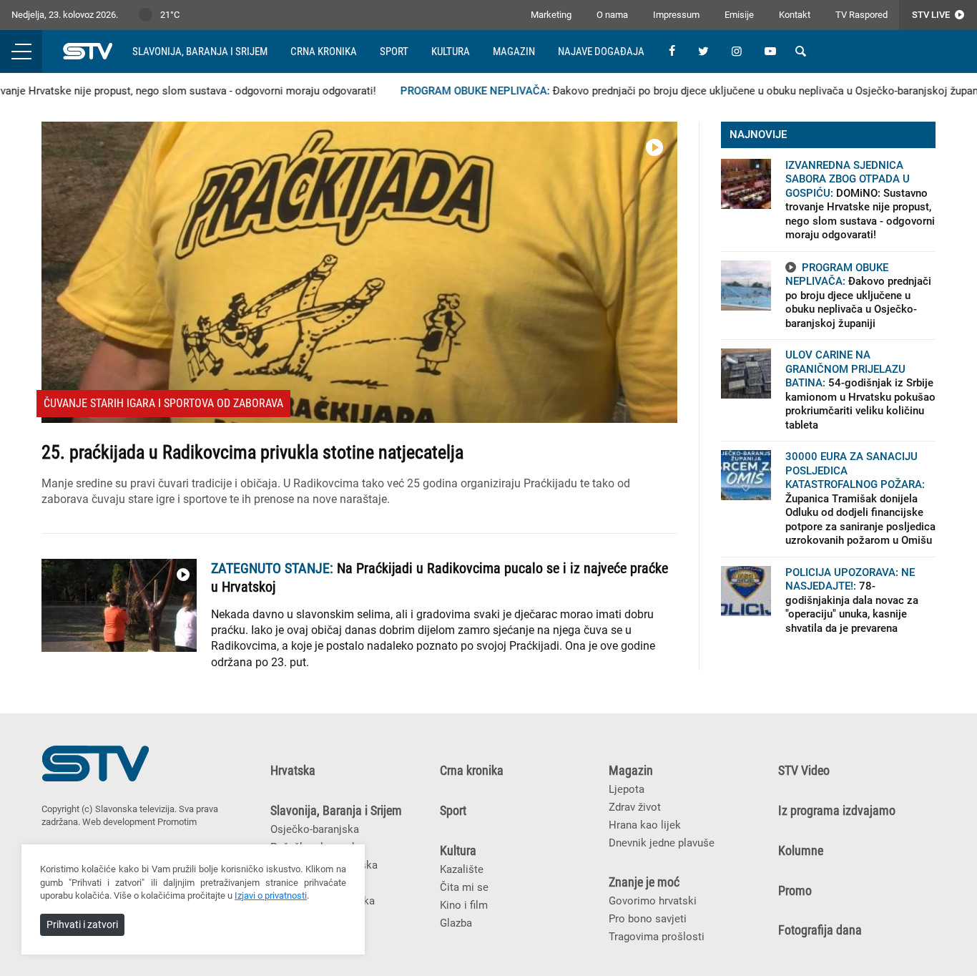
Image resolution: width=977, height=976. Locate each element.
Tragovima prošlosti (656, 936)
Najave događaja (601, 51)
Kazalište (461, 869)
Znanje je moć (644, 882)
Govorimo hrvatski (653, 900)
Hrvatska (292, 770)
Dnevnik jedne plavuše (662, 842)
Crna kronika (323, 51)
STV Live (932, 14)
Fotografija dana (820, 930)
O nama (612, 14)
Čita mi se (464, 887)
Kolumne (800, 851)
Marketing (551, 14)
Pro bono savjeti (648, 918)
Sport (394, 51)
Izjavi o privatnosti (271, 895)
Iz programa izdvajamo (836, 811)
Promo (795, 891)
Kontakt (794, 14)
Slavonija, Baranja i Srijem (199, 51)
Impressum (676, 14)
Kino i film (464, 905)
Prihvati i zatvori (82, 924)
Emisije (739, 14)
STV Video (804, 770)
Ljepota (626, 789)
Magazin (514, 51)
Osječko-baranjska (314, 829)
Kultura (450, 51)
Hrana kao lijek (645, 825)
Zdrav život (635, 807)
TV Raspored (861, 14)
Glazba (456, 923)
